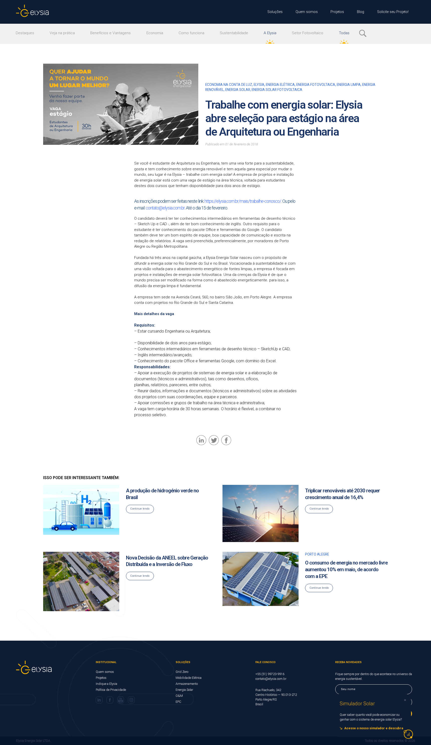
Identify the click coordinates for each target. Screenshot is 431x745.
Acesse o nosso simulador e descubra (373, 728)
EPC (178, 702)
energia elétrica (280, 85)
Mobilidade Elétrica (189, 678)
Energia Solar (184, 690)
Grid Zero (182, 672)
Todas (344, 33)
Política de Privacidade (111, 690)
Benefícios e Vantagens (110, 33)
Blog (360, 12)
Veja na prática (62, 33)
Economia (154, 33)
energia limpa (349, 85)
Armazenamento (187, 684)
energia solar (237, 90)
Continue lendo (139, 508)
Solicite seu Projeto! (393, 12)
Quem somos (307, 12)
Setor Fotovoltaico (307, 33)
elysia (259, 85)
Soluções (275, 12)
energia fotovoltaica (315, 85)
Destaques (25, 33)
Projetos (337, 12)
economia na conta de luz (228, 85)
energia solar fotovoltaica (277, 90)
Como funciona (191, 33)
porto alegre (317, 554)
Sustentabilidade (234, 33)
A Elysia (270, 33)
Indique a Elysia (106, 684)
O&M (179, 696)
